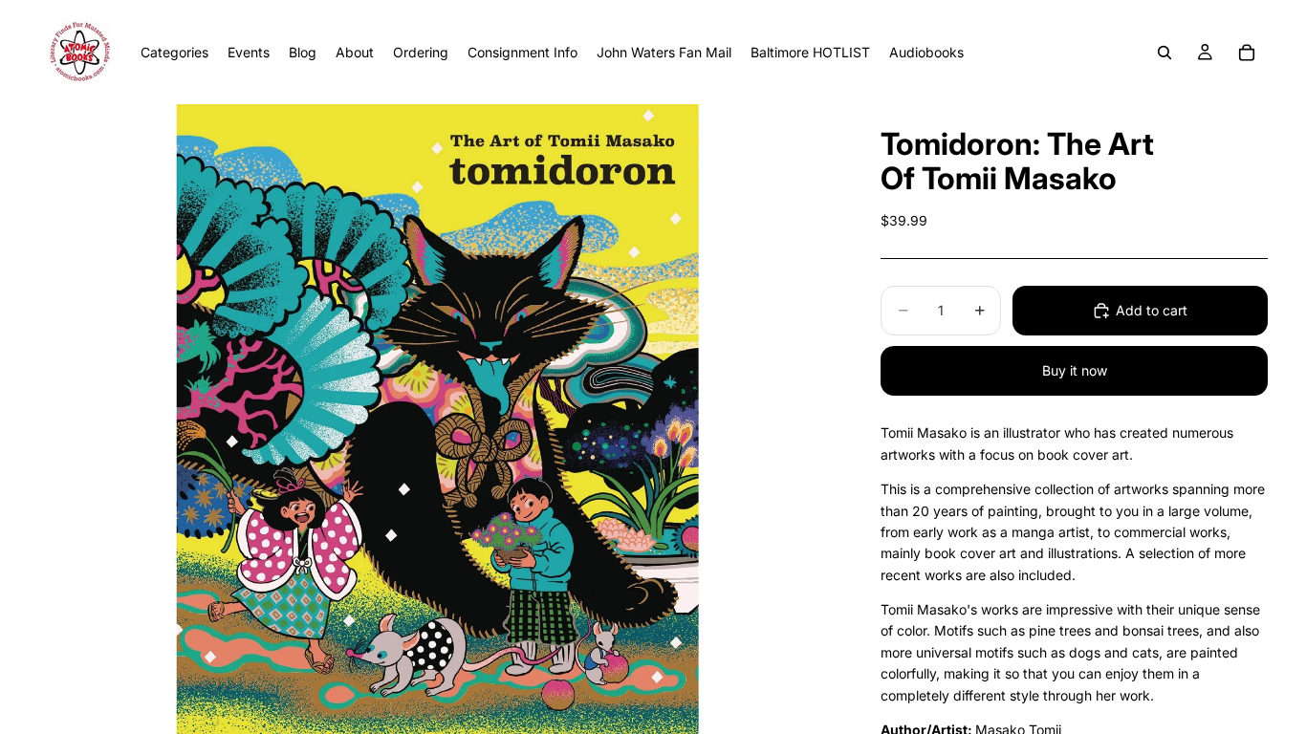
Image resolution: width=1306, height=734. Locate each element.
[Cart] (1247, 53)
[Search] (1164, 53)
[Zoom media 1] (437, 419)
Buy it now (1074, 370)
